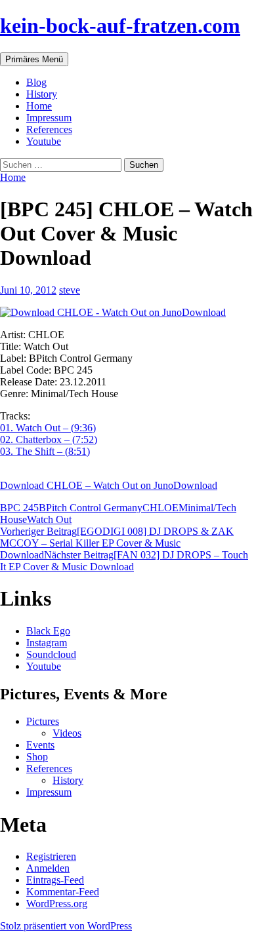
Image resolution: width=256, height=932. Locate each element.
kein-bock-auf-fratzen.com (120, 25)
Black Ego (48, 630)
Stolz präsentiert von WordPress (66, 925)
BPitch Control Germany (90, 507)
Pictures (42, 721)
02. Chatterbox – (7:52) (48, 439)
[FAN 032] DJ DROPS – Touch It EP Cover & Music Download (124, 560)
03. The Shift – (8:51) (45, 451)
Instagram (46, 642)
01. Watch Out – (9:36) (48, 427)
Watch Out (49, 519)
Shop (37, 756)
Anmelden (48, 868)
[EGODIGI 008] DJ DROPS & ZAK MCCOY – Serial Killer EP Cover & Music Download (117, 543)
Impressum (49, 117)
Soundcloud (51, 654)
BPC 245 (19, 507)
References (49, 129)
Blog (36, 82)
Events (40, 744)
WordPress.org (56, 903)
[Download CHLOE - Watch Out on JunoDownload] (128, 313)
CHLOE (160, 507)
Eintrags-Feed (55, 879)
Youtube (43, 141)
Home (39, 105)
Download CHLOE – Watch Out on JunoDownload (108, 485)
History (41, 94)
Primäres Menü (34, 59)
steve (69, 290)
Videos (67, 733)
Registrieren (51, 856)
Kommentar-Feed (62, 891)
